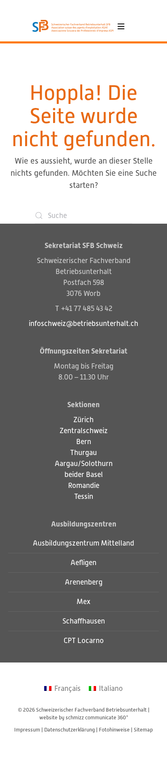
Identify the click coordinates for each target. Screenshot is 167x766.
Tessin (83, 496)
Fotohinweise (114, 730)
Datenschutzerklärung (69, 730)
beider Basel (83, 474)
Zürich (83, 420)
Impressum (27, 730)
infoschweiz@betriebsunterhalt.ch (83, 323)
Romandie (83, 485)
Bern (83, 442)
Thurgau (83, 453)
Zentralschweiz (84, 431)
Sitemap (143, 730)
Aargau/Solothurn (84, 464)
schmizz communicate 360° (97, 717)
